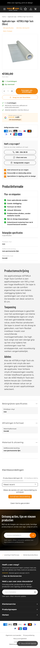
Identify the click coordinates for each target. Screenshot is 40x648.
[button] (35, 9)
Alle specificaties (8, 28)
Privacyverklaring (28, 635)
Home (4, 16)
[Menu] (4, 9)
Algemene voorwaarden (13, 635)
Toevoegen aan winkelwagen (26, 91)
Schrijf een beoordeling (20, 497)
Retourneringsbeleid (20, 638)
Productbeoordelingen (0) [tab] (12, 478)
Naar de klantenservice (13, 576)
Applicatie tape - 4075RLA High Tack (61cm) (20, 16)
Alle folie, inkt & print (22, 28)
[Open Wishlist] (25, 9)
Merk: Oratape (7, 31)
